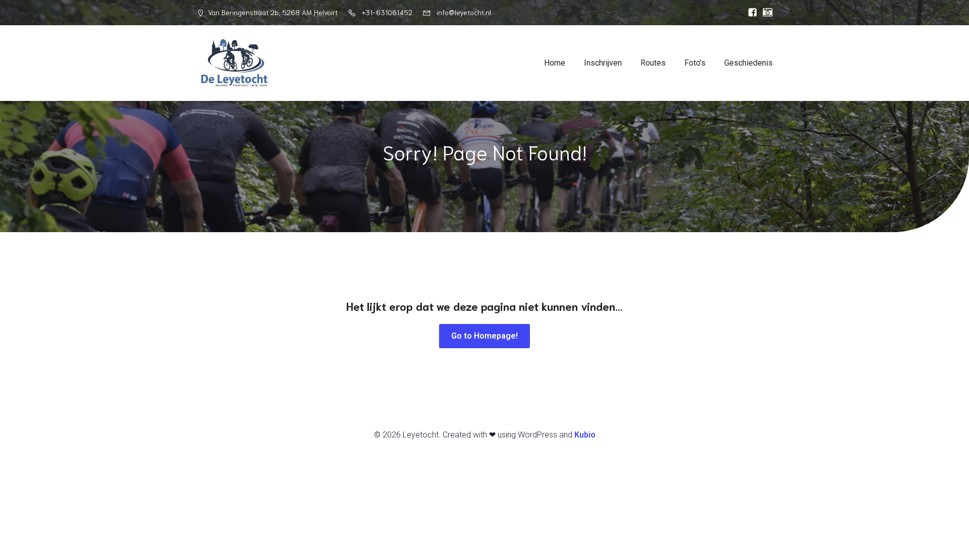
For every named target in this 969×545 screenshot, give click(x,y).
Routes (653, 63)
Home (554, 63)
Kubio (585, 435)
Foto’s (695, 63)
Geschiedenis (748, 63)
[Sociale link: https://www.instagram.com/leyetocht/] (765, 12)
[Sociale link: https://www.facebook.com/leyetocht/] (750, 12)
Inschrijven (603, 63)
